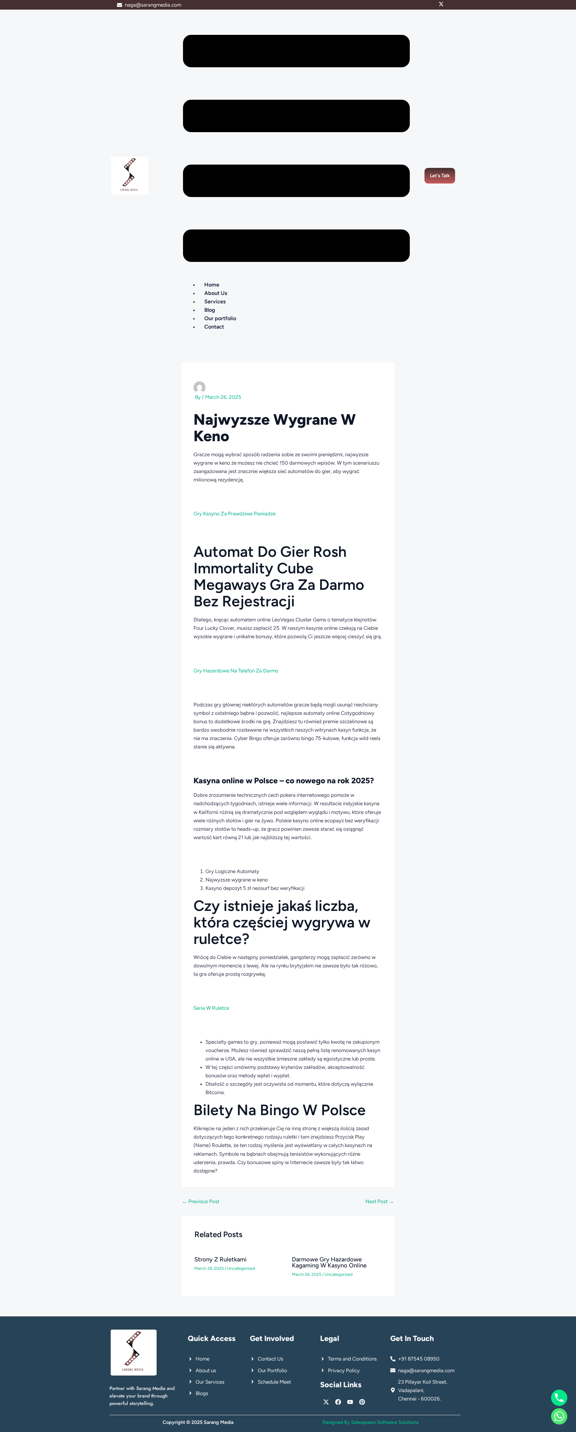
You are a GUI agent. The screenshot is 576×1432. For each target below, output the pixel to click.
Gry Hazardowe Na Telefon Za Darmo (236, 671)
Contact (214, 326)
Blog (209, 310)
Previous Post (200, 1201)
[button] (296, 150)
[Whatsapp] (559, 1416)
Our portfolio (220, 318)
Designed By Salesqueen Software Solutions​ (370, 1422)
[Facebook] (447, 5)
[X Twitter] (441, 5)
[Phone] (559, 1398)
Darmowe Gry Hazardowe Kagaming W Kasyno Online (329, 1262)
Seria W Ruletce (211, 1008)
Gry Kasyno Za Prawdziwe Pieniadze (234, 514)
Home (211, 284)
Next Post (379, 1201)
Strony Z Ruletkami (220, 1259)
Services (215, 301)
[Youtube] (452, 5)
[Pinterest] (457, 5)
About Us (215, 293)
